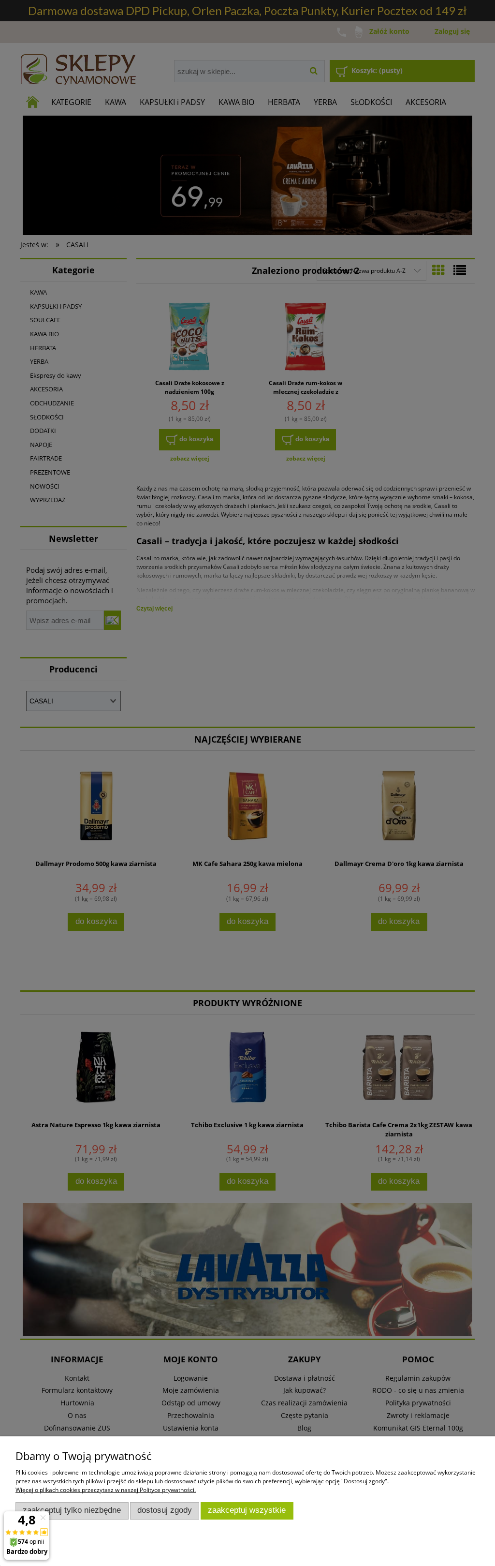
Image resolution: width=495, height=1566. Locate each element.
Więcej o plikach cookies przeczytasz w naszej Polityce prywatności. (105, 1490)
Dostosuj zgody (164, 1510)
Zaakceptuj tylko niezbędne (72, 1510)
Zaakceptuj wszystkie (247, 1510)
